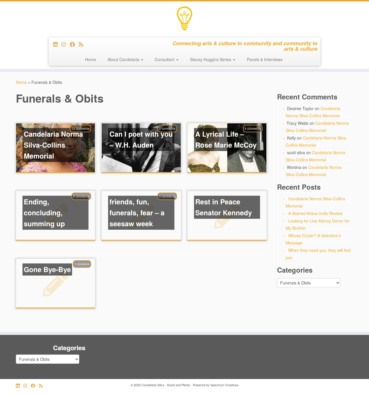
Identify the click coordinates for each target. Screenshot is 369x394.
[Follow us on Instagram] (65, 44)
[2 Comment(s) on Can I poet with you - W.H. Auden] (170, 136)
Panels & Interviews (265, 59)
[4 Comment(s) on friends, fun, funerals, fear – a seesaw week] (170, 204)
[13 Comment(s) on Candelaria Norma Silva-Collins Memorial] (83, 136)
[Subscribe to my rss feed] (83, 44)
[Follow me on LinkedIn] (57, 44)
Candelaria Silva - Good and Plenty (166, 384)
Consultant (165, 59)
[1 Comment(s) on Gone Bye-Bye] (85, 271)
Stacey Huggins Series (211, 59)
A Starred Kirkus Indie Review (315, 213)
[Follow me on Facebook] (74, 44)
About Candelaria (124, 59)
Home (90, 59)
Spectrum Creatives (224, 384)
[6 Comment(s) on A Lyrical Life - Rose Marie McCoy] (256, 136)
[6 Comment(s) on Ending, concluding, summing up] (84, 204)
